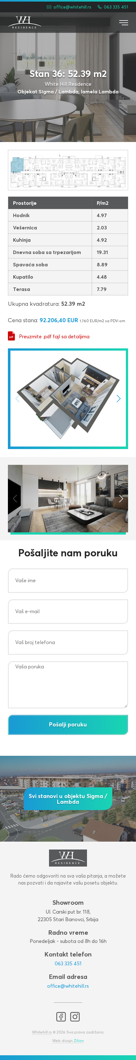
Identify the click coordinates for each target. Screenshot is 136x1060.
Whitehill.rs (42, 1032)
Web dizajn (68, 1041)
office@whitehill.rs (68, 986)
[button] (118, 398)
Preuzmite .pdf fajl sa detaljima (54, 336)
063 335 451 (68, 963)
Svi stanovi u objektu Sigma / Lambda (68, 799)
